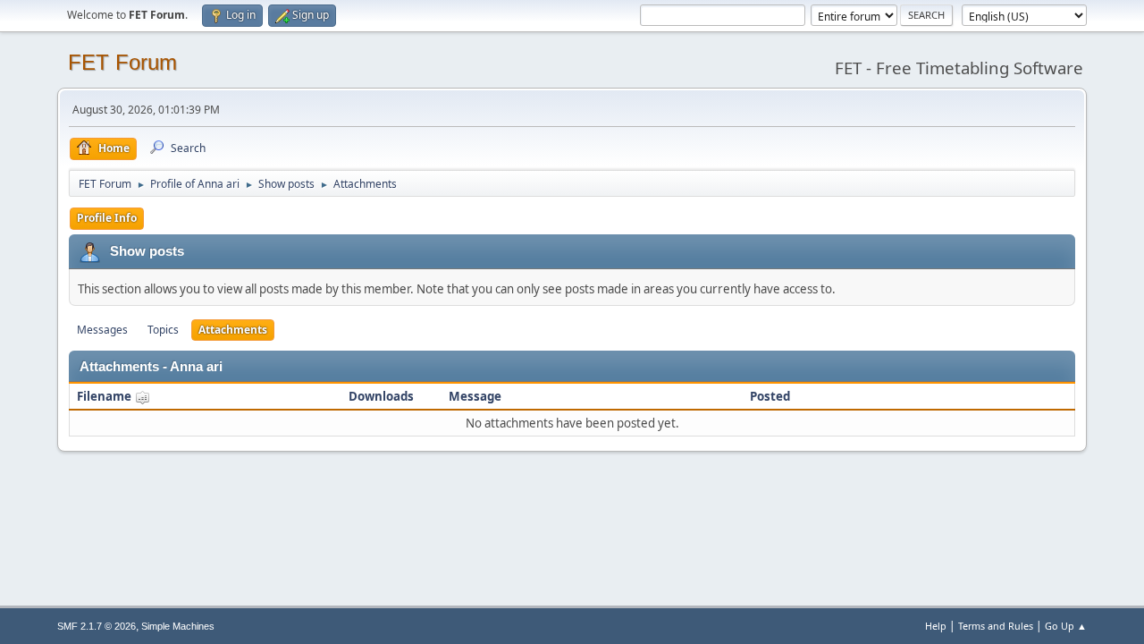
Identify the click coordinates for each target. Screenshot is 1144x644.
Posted (770, 396)
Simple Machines (177, 626)
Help (935, 625)
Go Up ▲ (1066, 625)
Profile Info (107, 217)
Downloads (381, 396)
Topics (163, 329)
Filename (105, 396)
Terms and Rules (995, 625)
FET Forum (122, 62)
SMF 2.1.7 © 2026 (96, 626)
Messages (102, 329)
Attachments (232, 329)
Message (475, 396)
